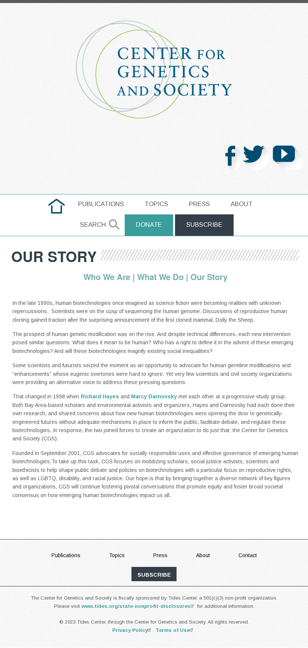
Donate (149, 224)
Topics (156, 204)
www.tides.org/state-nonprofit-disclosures (136, 606)
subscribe (154, 575)
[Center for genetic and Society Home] (154, 69)
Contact (248, 555)
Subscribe (204, 224)
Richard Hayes (100, 396)
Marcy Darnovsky (154, 396)
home (56, 204)
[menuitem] (56, 206)
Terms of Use (173, 630)
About (241, 204)
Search (93, 224)
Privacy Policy (130, 630)
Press (199, 204)
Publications (101, 204)
